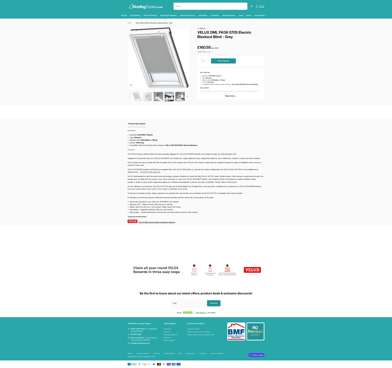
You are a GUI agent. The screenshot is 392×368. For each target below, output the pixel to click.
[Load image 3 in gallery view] (158, 96)
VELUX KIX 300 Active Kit (150, 172)
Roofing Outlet (250, 364)
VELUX (201, 28)
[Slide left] (129, 96)
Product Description (137, 124)
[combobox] (210, 6)
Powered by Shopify (259, 364)
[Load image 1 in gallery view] (136, 96)
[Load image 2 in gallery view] (147, 96)
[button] (260, 6)
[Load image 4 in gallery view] (169, 96)
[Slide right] (187, 96)
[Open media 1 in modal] (158, 58)
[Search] (244, 6)
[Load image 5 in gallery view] (180, 96)
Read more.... (231, 96)
